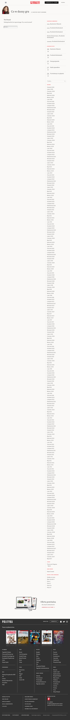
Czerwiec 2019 (50, 262)
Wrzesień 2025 (50, 109)
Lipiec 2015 (50, 358)
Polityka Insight (15, 715)
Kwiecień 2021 (50, 218)
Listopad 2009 (51, 497)
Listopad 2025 (50, 105)
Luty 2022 (49, 197)
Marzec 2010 (50, 489)
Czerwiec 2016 (50, 336)
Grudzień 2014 (50, 373)
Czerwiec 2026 (51, 91)
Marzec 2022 (50, 195)
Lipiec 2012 (50, 432)
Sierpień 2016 (50, 332)
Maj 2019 (49, 265)
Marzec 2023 (50, 171)
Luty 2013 (49, 418)
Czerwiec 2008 (51, 532)
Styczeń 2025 (50, 126)
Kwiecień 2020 (51, 242)
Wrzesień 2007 (51, 550)
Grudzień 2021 (50, 201)
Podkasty (55, 680)
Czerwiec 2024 (51, 140)
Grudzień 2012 (50, 422)
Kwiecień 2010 (50, 487)
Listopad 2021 (50, 203)
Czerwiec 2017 (50, 311)
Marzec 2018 (50, 293)
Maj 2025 (49, 118)
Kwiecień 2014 (50, 389)
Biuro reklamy (5, 699)
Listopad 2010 (50, 473)
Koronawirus (5, 667)
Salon (3, 660)
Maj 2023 (49, 167)
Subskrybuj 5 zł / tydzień (51, 2)
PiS (3, 676)
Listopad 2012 (50, 424)
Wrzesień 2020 (51, 232)
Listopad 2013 (50, 399)
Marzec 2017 (50, 318)
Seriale (38, 658)
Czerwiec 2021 (50, 214)
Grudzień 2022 (50, 177)
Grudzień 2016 (50, 324)
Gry (37, 664)
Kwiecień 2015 (50, 365)
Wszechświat (39, 678)
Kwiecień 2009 (51, 511)
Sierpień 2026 (50, 87)
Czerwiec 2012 (50, 434)
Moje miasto (56, 678)
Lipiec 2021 (50, 211)
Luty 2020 (49, 246)
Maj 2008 (49, 534)
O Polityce (4, 706)
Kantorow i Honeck (55, 24)
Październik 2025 (51, 107)
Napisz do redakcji (6, 701)
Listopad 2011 (50, 448)
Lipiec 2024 (50, 138)
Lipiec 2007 (50, 554)
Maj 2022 (49, 191)
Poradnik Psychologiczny (8, 656)
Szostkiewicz (56, 656)
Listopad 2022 (50, 179)
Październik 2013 (51, 401)
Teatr (37, 662)
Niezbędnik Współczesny (8, 658)
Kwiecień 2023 (50, 169)
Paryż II (49, 583)
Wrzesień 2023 (51, 158)
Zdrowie (38, 676)
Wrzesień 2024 (51, 134)
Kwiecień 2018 (50, 291)
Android (51, 702)
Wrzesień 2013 (50, 403)
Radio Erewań (50, 571)
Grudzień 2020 (51, 226)
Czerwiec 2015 (50, 360)
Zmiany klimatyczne (41, 682)
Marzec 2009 (50, 514)
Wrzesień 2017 (50, 305)
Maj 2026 (49, 93)
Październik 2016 (51, 328)
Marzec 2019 (50, 269)
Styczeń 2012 (50, 444)
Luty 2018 (49, 295)
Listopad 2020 (50, 228)
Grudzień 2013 (50, 397)
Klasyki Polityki (57, 676)
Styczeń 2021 (50, 224)
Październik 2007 (51, 548)
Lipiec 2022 (50, 187)
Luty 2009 (49, 516)
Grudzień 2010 (50, 471)
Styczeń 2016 (50, 346)
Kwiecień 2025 (50, 120)
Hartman (55, 654)
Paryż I (48, 581)
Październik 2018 (51, 279)
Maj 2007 (49, 558)
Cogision (35, 715)
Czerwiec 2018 (50, 287)
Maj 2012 (49, 436)
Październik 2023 (51, 156)
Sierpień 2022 (50, 185)
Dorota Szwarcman (52, 36)
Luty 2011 (49, 467)
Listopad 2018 (50, 277)
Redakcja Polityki (6, 696)
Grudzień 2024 (51, 128)
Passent (55, 652)
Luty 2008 (49, 540)
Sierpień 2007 (50, 552)
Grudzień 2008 (51, 520)
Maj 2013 (49, 411)
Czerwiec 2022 (51, 189)
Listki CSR (21, 680)
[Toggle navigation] (6, 2)
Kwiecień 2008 (51, 536)
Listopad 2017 (50, 301)
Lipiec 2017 (50, 309)
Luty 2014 (49, 393)
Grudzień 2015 (50, 348)
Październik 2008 (51, 524)
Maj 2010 (49, 485)
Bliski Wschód (22, 658)
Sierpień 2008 (50, 528)
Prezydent (4, 682)
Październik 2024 (51, 132)
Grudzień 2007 (51, 544)
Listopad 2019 (50, 252)
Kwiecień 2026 (50, 95)
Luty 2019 (49, 271)
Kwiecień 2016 (50, 340)
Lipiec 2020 (50, 236)
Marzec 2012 (50, 440)
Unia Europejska (23, 654)
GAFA (20, 678)
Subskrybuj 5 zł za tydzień (47, 607)
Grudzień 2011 (50, 446)
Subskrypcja (54, 621)
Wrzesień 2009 (51, 501)
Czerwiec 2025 (51, 116)
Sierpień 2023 (50, 160)
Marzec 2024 (50, 146)
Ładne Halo (39, 715)
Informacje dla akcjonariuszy (31, 708)
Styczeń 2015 (50, 371)
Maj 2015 (49, 363)
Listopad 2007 (50, 546)
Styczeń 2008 (50, 542)
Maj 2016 (49, 338)
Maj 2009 (49, 509)
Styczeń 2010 (50, 493)
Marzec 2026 (50, 97)
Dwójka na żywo (51, 577)
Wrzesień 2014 (50, 379)
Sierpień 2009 (50, 503)
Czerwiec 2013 (50, 409)
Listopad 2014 (50, 375)
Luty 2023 (49, 173)
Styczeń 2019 (50, 273)
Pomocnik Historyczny (7, 654)
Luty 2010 (49, 491)
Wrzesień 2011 (50, 452)
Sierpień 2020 (50, 234)
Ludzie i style (56, 672)
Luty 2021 (49, 222)
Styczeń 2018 (50, 297)
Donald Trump (22, 656)
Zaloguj (63, 2)
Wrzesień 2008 (51, 526)
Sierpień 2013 (50, 405)
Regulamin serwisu (29, 696)
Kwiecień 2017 (50, 316)
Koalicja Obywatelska (7, 680)
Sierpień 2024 (50, 136)
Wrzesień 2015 (50, 354)
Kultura (38, 649)
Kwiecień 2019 (50, 267)
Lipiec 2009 (50, 505)
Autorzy (55, 686)
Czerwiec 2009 (51, 507)
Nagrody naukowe (40, 684)
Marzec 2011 (50, 465)
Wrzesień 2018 (50, 281)
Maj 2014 (49, 387)
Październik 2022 (51, 181)
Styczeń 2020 (50, 248)
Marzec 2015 (50, 367)
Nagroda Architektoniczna (42, 668)
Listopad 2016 (50, 326)
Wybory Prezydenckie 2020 (8, 674)
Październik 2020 (51, 230)
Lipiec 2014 (50, 383)
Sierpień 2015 (50, 356)
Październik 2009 (51, 499)
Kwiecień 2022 (50, 193)
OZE (20, 676)
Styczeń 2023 (50, 175)
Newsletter (45, 621)
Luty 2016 (49, 344)
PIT (20, 672)
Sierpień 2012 (50, 430)
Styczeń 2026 (50, 101)
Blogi (54, 649)
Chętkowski (56, 660)
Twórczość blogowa (52, 564)
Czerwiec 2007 (51, 556)
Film (37, 656)
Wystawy (38, 660)
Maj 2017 (49, 314)
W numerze (4, 649)
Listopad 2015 (50, 350)
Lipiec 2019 (50, 260)
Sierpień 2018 (50, 283)
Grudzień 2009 (51, 495)
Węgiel (21, 674)
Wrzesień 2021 (50, 207)
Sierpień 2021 (50, 209)
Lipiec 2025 (50, 114)
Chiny (20, 662)
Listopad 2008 (51, 522)
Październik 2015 (51, 352)
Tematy (55, 688)
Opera (49, 566)
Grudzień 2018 (50, 275)
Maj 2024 (49, 142)
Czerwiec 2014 (50, 385)
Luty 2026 (49, 99)
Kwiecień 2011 (50, 463)
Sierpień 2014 (50, 381)
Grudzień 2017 (50, 299)
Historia (55, 670)
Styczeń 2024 (50, 150)
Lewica (4, 678)
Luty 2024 (49, 148)
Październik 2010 (51, 475)
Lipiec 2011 (50, 456)
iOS (48, 702)
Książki (38, 652)
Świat (20, 649)
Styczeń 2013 (50, 420)
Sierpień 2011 (50, 454)
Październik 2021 (51, 205)
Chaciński (55, 658)
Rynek (20, 667)
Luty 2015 (49, 369)
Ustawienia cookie (29, 706)
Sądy (3, 684)
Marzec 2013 (50, 416)
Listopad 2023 (50, 154)
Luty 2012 (49, 442)
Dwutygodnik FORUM (6, 715)
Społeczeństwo (56, 674)
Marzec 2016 (50, 342)
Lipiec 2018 (50, 285)
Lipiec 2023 (50, 162)
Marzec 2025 (50, 122)
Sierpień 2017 (50, 307)
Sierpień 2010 (50, 479)
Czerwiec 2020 (51, 238)
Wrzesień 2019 (50, 256)
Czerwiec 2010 (51, 483)
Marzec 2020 (50, 244)
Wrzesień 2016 (50, 330)
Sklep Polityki (56, 692)
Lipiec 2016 (50, 334)
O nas (54, 690)
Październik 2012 (51, 426)
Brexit (20, 652)
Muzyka (38, 654)
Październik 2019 (51, 254)
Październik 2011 (51, 450)
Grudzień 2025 (50, 103)
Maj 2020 (49, 240)
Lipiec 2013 (50, 407)
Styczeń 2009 (50, 518)
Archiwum (55, 684)
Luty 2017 (49, 320)
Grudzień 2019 (50, 250)
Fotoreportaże (56, 682)
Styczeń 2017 (50, 322)
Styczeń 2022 (50, 199)
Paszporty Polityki (40, 666)
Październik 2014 (51, 377)
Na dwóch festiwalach (56, 28)
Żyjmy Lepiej (5, 662)
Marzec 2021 (50, 220)
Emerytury (21, 670)
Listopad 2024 (50, 130)
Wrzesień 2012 (50, 428)
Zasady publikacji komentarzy (31, 699)
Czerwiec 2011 (50, 458)
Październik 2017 (51, 303)
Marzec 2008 (50, 538)
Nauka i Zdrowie (39, 673)
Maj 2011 (49, 460)
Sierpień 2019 (50, 258)
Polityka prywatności (29, 701)
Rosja (20, 660)
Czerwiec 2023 (51, 165)
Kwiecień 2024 (50, 144)
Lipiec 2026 (50, 89)
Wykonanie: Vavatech (46, 715)
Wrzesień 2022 (50, 183)
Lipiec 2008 (50, 530)
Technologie (39, 680)
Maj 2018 (49, 289)
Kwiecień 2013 (50, 414)
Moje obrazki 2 (50, 579)
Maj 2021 (49, 216)
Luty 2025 (49, 124)
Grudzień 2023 (51, 152)
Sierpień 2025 (50, 111)
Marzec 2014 (50, 391)
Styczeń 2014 (50, 395)
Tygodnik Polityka (6, 652)
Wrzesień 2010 (50, 477)
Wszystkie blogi (57, 662)
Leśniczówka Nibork (25, 715)
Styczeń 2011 (50, 469)
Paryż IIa (49, 585)
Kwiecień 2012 (50, 438)
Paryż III (49, 587)
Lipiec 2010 (50, 481)
